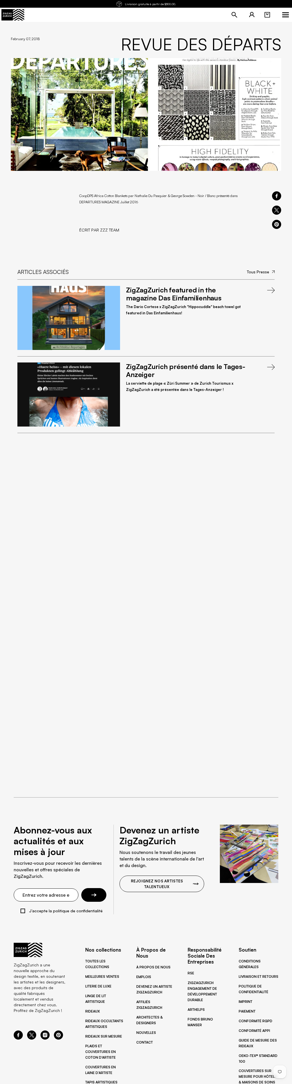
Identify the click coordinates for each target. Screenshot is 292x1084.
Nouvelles (146, 1032)
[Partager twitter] (276, 210)
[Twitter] (31, 1037)
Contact (144, 1042)
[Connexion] (251, 14)
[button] (267, 14)
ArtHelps (196, 1009)
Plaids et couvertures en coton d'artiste (100, 1052)
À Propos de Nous (153, 967)
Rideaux (92, 1011)
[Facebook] (18, 1037)
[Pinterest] (58, 1037)
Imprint (245, 1001)
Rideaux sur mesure (103, 1036)
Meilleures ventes (102, 976)
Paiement (247, 1011)
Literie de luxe (98, 986)
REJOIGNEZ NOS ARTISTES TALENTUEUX (157, 884)
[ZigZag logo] (12, 15)
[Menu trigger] (285, 15)
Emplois (143, 977)
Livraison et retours (258, 976)
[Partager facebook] (276, 195)
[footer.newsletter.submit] (93, 895)
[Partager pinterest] (276, 224)
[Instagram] (45, 1037)
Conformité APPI (254, 1030)
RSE (191, 973)
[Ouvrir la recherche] (234, 14)
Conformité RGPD (255, 1021)
